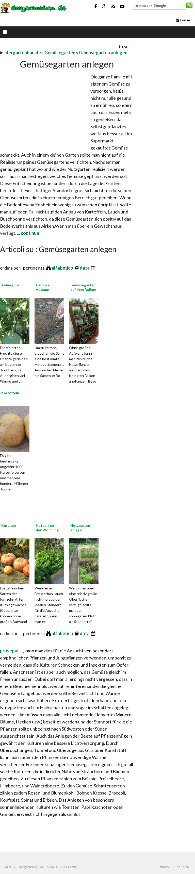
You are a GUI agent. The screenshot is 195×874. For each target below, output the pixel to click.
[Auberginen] (23, 320)
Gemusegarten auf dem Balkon (83, 287)
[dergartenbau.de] (33, 7)
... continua (27, 233)
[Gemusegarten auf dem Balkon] (92, 320)
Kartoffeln (10, 393)
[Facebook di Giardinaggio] (95, 6)
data (85, 268)
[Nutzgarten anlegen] (92, 560)
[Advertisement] (59, 46)
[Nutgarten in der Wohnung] (57, 560)
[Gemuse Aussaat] (57, 320)
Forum (185, 20)
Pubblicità (180, 867)
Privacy (163, 867)
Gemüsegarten (59, 52)
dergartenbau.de (23, 52)
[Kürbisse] (23, 560)
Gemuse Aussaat (43, 287)
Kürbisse (8, 525)
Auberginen (11, 285)
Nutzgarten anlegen (80, 527)
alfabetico (63, 268)
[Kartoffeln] (23, 428)
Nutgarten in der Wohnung (47, 527)
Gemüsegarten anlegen (103, 52)
